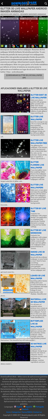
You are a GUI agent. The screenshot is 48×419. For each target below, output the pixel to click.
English (19, 407)
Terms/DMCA (27, 412)
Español (29, 407)
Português (40, 407)
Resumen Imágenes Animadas (33, 14)
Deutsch (25, 409)
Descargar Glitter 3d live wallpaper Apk (25, 76)
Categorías (16, 412)
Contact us (37, 412)
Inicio (8, 412)
